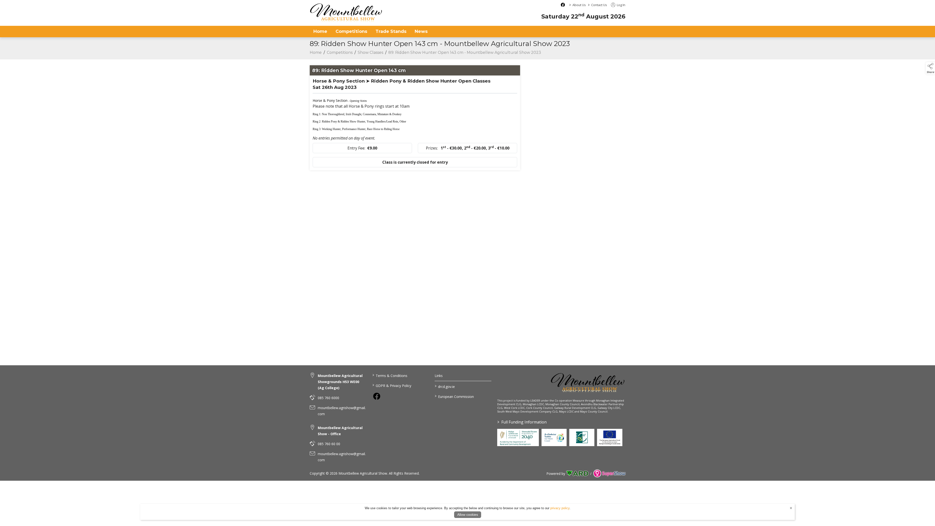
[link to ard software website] (577, 473)
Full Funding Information (522, 422)
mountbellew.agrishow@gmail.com (342, 410)
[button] (930, 68)
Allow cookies (467, 515)
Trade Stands (390, 31)
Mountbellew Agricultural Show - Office (340, 430)
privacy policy (560, 508)
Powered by (555, 473)
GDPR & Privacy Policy (391, 385)
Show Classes (370, 52)
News (421, 31)
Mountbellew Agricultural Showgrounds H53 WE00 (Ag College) (340, 381)
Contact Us (599, 5)
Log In (620, 5)
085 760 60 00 (329, 443)
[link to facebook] (376, 396)
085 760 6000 (328, 397)
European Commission (454, 396)
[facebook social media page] (563, 5)
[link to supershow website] (609, 473)
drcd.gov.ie (445, 386)
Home (320, 31)
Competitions (351, 31)
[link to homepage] (346, 13)
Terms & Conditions (389, 375)
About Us (579, 5)
